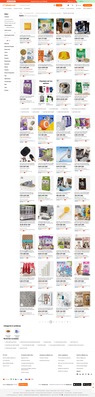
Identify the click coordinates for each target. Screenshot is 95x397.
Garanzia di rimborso (25, 360)
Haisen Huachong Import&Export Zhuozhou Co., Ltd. (82, 139)
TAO (58, 390)
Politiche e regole (25, 372)
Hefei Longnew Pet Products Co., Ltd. (46, 286)
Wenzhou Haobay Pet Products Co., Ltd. (46, 314)
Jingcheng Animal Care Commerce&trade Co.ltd (82, 73)
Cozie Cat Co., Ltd (78, 43)
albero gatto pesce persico (11, 342)
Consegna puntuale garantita (27, 363)
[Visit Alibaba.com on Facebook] (77, 374)
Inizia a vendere (80, 360)
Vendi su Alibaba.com (81, 357)
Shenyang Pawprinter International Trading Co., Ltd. (28, 74)
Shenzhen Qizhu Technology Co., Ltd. (64, 171)
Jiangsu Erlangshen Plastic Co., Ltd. (64, 43)
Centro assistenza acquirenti (64, 357)
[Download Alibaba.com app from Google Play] (87, 384)
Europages (67, 390)
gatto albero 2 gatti (76, 111)
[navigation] (11, 168)
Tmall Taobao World (41, 390)
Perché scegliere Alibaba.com (9, 357)
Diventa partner (80, 368)
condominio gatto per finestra (61, 342)
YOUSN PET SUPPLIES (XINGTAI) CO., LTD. (82, 103)
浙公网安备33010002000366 (70, 394)
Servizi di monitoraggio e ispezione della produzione (28, 369)
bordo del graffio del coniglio (28, 345)
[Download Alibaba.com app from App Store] (77, 384)
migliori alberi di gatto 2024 (63, 111)
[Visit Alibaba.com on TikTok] (91, 374)
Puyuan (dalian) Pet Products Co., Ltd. (64, 198)
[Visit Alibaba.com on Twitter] (83, 374)
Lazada (47, 390)
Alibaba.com (69, 384)
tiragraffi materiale (42, 345)
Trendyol (62, 390)
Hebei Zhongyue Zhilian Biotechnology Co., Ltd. (28, 140)
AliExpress (27, 390)
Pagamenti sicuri (24, 357)
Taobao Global (53, 390)
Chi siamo (5, 355)
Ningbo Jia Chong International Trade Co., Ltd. (64, 227)
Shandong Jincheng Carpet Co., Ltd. (27, 256)
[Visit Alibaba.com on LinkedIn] (80, 374)
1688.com (33, 390)
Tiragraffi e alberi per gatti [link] (68, 13)
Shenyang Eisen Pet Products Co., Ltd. (82, 229)
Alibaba (20, 13)
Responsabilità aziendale (8, 363)
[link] (93, 384)
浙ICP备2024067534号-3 (83, 394)
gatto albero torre (74, 342)
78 (67, 321)
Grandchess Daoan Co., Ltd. (26, 41)
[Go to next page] (70, 322)
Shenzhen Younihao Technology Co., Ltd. (46, 227)
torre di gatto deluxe (54, 108)
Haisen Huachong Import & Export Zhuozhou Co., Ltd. (46, 256)
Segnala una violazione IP (63, 368)
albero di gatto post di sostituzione (79, 108)
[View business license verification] (60, 395)
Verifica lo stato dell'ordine (82, 363)
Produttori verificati (44, 357)
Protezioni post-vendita (26, 365)
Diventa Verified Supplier (82, 365)
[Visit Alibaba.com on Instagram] (86, 374)
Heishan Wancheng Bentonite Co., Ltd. (82, 169)
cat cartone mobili (25, 108)
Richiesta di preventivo (45, 360)
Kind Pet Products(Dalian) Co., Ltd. (27, 102)
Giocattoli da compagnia (55, 13)
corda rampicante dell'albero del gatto (57, 345)
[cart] (73, 5)
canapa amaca (65, 108)
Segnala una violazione (63, 371)
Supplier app (45, 384)
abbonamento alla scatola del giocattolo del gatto (30, 342)
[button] (54, 5)
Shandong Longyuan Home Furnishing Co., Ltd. (28, 229)
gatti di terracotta (23, 348)
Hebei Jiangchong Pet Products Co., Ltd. (64, 137)
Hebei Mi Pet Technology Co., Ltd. (45, 43)
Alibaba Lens (10, 384)
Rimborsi (60, 365)
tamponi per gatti (47, 342)
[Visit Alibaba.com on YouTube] (88, 374)
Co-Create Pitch (6, 360)
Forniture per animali (28, 13)
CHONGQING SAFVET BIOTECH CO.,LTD (64, 316)
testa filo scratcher (25, 111)
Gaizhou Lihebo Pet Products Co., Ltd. (28, 200)
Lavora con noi (6, 365)
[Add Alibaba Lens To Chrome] (23, 384)
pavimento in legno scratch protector (76, 345)
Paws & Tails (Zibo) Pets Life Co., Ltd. (82, 285)
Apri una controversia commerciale (65, 363)
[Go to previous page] (39, 322)
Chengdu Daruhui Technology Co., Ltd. (64, 103)
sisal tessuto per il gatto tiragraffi (12, 345)
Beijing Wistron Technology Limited (64, 70)
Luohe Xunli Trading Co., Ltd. (26, 171)
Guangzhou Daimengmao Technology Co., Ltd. (46, 142)
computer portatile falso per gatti (39, 108)
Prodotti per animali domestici (41, 13)
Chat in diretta (61, 360)
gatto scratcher (36, 111)
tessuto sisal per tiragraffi (11, 348)
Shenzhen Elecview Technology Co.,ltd (46, 72)
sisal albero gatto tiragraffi (48, 111)
